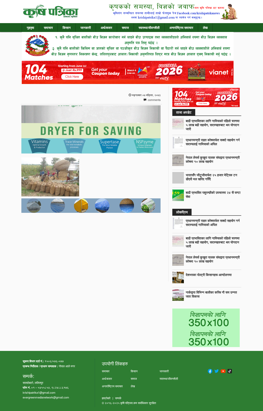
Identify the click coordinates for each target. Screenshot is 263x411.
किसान (67, 27)
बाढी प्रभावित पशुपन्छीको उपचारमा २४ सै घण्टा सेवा (213, 194)
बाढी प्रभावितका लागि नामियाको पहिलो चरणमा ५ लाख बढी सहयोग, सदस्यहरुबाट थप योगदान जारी (213, 124)
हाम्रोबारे (106, 398)
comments (154, 100)
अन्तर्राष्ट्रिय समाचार (181, 27)
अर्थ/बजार (106, 27)
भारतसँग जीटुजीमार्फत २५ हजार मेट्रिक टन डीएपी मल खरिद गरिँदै (211, 177)
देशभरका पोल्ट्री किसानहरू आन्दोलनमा (209, 274)
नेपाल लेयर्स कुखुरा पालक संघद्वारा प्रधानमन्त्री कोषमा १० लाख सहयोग (213, 159)
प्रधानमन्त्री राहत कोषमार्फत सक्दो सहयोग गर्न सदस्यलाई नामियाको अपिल (213, 142)
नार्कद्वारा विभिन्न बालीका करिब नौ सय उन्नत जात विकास (211, 294)
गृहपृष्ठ (30, 27)
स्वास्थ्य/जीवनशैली (149, 27)
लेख (205, 27)
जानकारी (85, 27)
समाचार (48, 27)
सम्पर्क (118, 398)
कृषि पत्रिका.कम (129, 403)
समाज (125, 27)
